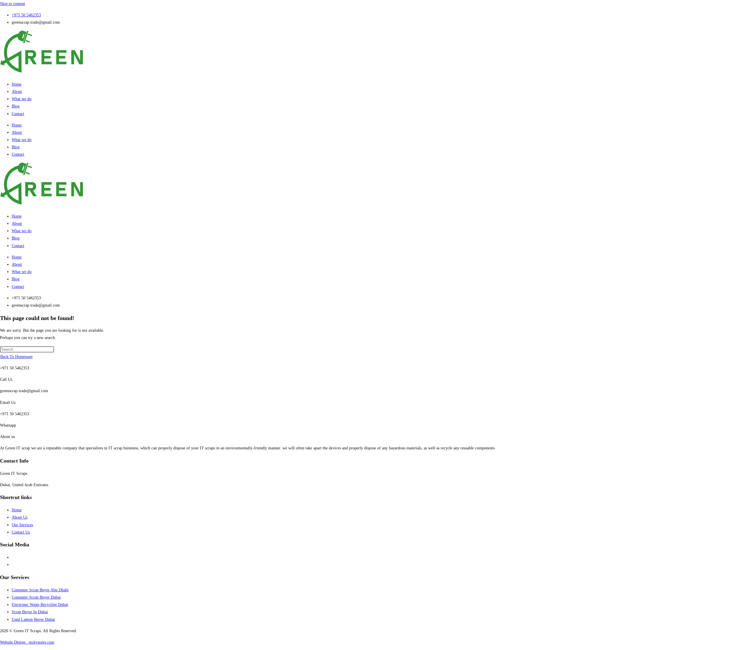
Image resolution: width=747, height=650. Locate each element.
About (17, 91)
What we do (22, 99)
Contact (18, 114)
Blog (16, 106)
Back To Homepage (16, 356)
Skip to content (12, 3)
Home (17, 84)
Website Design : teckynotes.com (27, 642)
